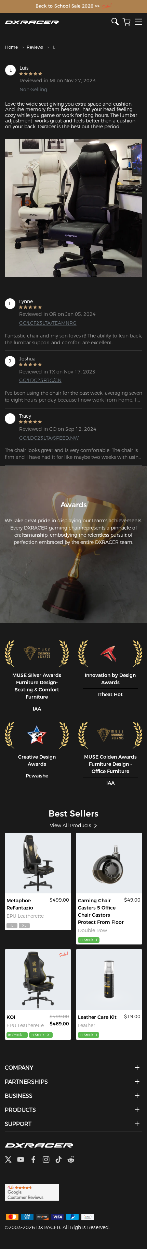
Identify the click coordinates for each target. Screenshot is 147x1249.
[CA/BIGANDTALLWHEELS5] (109, 863)
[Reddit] (73, 1160)
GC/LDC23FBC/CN (40, 380)
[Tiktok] (61, 1160)
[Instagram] (48, 1160)
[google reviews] (32, 1192)
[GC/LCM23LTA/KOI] (38, 979)
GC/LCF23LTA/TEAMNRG (48, 323)
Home (11, 47)
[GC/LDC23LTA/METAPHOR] (38, 863)
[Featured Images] (73, 208)
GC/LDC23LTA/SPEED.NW (49, 438)
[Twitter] (11, 1160)
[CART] (126, 22)
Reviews (35, 47)
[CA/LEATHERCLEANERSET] (109, 979)
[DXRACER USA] (58, 22)
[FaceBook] (36, 1160)
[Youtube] (23, 1160)
